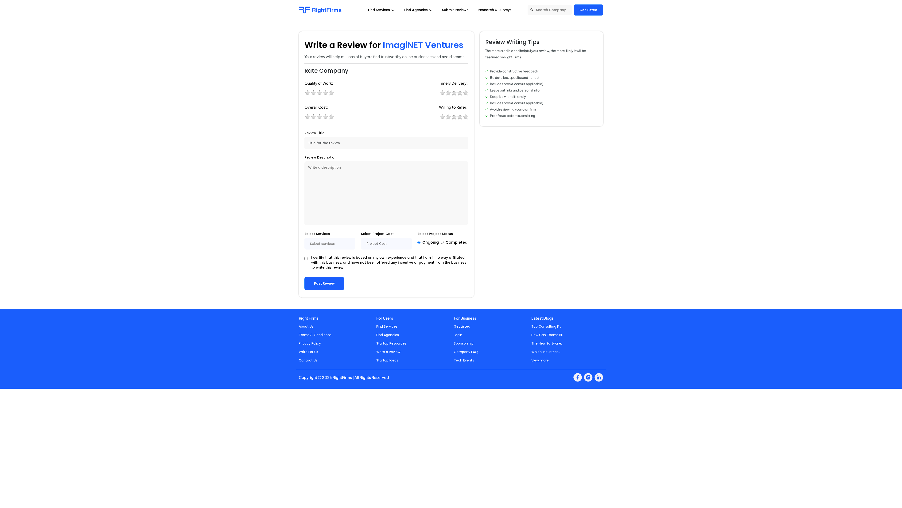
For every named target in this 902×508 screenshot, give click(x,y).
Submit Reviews (455, 10)
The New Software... (547, 343)
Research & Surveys (495, 10)
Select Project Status (435, 233)
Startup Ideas (387, 360)
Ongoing (430, 242)
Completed (456, 242)
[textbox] (330, 243)
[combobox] (330, 243)
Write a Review (388, 351)
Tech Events (464, 360)
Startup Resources (391, 343)
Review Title (314, 133)
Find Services (386, 326)
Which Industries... (545, 351)
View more (540, 360)
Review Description (320, 157)
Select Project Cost (377, 233)
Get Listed (588, 10)
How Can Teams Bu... (548, 335)
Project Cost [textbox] (377, 243)
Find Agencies (387, 335)
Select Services (317, 233)
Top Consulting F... (546, 326)
